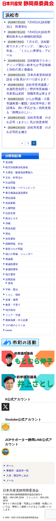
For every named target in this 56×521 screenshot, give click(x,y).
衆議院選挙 (11, 264)
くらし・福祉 (12, 294)
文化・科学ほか (14, 177)
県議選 (9, 259)
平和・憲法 (11, 289)
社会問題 (10, 182)
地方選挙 (10, 274)
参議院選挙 (11, 269)
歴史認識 (10, 198)
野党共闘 (10, 228)
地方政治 (10, 310)
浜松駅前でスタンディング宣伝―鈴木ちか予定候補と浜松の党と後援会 (28, 65)
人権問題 (10, 208)
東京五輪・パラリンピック (20, 187)
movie (8, 330)
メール (10, 480)
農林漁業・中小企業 (16, 320)
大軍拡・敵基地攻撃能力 (19, 172)
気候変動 (10, 203)
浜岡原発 (10, 279)
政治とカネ (11, 218)
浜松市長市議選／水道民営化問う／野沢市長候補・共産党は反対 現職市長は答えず (28, 89)
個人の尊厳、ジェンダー (19, 254)
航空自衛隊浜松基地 (16, 167)
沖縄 (7, 223)
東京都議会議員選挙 (16, 193)
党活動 (9, 162)
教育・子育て (12, 305)
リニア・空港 (12, 315)
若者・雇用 (11, 299)
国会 (7, 233)
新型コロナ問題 (14, 249)
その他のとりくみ (15, 325)
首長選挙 (10, 238)
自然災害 (10, 213)
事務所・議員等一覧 (17, 470)
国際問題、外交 (14, 244)
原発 (10, 283)
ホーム (10, 465)
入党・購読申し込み (17, 475)
